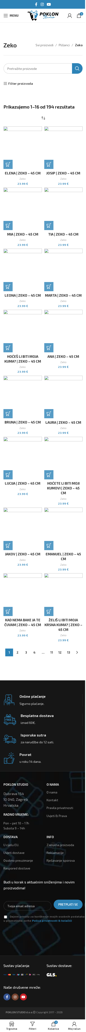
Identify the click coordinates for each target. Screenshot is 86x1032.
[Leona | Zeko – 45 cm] (22, 270)
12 (60, 652)
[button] (8, 164)
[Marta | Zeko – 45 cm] (63, 270)
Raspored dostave (16, 868)
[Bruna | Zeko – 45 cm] (22, 397)
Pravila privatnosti (60, 808)
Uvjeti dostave (14, 853)
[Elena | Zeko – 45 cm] (22, 147)
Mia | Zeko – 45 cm (22, 234)
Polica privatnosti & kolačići (52, 920)
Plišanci (64, 45)
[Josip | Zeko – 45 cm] (63, 147)
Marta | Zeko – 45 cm (63, 295)
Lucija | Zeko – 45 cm (22, 483)
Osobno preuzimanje (18, 860)
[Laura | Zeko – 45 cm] (63, 397)
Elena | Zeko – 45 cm (23, 173)
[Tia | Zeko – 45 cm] (63, 208)
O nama (52, 792)
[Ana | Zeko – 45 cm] (63, 331)
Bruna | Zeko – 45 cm (23, 422)
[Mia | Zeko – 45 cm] (22, 208)
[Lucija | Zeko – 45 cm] (22, 458)
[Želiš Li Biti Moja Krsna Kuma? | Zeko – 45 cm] (63, 594)
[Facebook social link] (36, 4)
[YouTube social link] (49, 4)
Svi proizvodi (44, 45)
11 (51, 652)
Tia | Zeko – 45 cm (63, 234)
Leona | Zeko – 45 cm (23, 295)
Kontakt (52, 800)
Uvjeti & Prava (57, 816)
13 (68, 652)
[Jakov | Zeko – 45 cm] (22, 529)
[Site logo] (43, 15)
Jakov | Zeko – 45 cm (22, 554)
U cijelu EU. (11, 845)
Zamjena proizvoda (60, 845)
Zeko (22, 178)
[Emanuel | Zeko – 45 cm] (63, 529)
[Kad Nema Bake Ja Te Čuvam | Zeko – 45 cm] (22, 594)
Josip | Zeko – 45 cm (63, 173)
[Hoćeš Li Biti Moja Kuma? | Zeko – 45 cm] (22, 331)
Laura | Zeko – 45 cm (63, 422)
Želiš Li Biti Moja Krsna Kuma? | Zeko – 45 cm (63, 625)
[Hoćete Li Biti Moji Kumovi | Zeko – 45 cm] (63, 458)
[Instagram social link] (42, 4)
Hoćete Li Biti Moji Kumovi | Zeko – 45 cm (63, 488)
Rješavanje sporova (61, 860)
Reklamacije (55, 853)
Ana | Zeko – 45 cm (63, 356)
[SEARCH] (77, 68)
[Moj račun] (69, 15)
